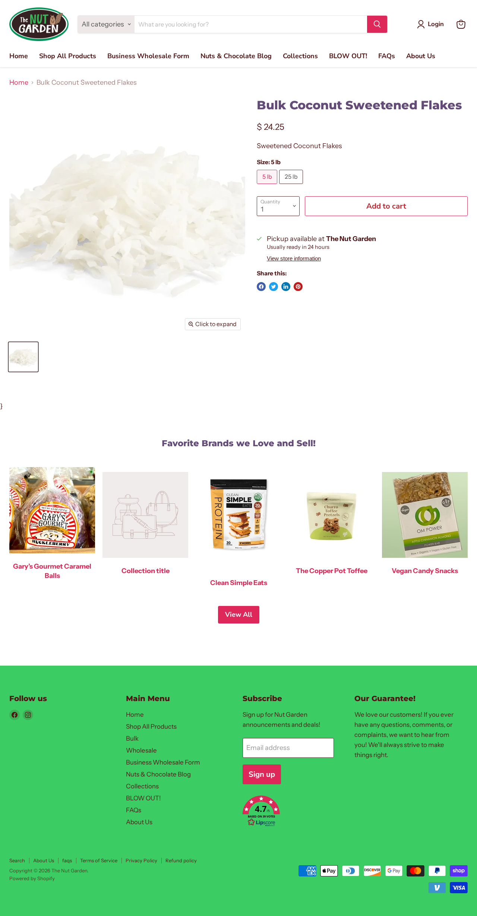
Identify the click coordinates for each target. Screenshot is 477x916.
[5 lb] (268, 185)
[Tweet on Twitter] (273, 286)
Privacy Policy (141, 860)
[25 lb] (292, 185)
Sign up (262, 774)
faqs (67, 860)
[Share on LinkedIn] (285, 286)
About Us (420, 55)
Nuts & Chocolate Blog (236, 55)
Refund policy (181, 860)
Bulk (132, 738)
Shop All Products (67, 55)
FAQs (386, 55)
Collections (300, 55)
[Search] (377, 24)
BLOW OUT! (348, 55)
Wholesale (141, 750)
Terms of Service (98, 860)
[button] (290, 812)
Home (18, 55)
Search (17, 860)
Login (436, 24)
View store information (294, 259)
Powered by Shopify (32, 878)
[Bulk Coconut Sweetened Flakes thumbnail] (23, 357)
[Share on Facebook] (261, 286)
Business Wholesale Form (148, 55)
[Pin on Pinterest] (298, 286)
